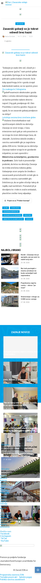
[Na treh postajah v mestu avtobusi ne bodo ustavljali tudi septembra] (10, 273)
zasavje (29, 219)
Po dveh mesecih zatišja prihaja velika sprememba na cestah (18, 454)
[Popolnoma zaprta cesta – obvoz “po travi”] (10, 287)
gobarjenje (15, 208)
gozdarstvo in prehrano (12, 215)
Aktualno (20, 23)
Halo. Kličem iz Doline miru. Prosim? (20, 379)
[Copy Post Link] (19, 45)
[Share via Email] (24, 45)
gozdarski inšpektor (11, 211)
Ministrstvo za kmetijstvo (13, 219)
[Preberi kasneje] (38, 570)
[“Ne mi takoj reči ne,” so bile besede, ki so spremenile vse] (20, 398)
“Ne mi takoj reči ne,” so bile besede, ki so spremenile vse (20, 404)
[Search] (39, 3)
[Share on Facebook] (14, 45)
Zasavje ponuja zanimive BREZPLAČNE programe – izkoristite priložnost (19, 448)
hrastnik (27, 215)
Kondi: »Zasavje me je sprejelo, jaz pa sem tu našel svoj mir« (30, 257)
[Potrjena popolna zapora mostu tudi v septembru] (20, 347)
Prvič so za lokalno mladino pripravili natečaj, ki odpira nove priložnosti (20, 429)
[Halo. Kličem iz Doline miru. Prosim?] (20, 373)
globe (6, 208)
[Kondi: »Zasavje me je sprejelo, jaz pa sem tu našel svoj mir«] (10, 259)
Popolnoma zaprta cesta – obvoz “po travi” (28, 285)
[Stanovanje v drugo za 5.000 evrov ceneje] (10, 301)
